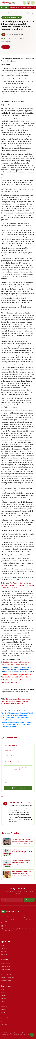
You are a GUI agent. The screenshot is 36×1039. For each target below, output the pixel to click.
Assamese (4, 1004)
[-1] (22, 761)
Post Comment (19, 788)
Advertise (4, 1024)
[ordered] (6, 764)
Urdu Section (5, 969)
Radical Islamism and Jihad (13, 13)
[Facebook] (3, 935)
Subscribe (29, 900)
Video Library (5, 966)
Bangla (3, 998)
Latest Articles (6, 963)
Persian (3, 1009)
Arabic (3, 995)
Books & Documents (7, 977)
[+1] (24, 761)
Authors (3, 951)
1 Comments (7, 42)
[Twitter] (7, 935)
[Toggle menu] (33, 3)
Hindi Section (5, 972)
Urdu (2, 990)
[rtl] (18, 761)
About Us (4, 948)
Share (7, 47)
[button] (14, 761)
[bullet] (8, 764)
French (3, 1012)
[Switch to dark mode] (28, 3)
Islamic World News (7, 975)
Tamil (3, 1001)
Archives (4, 954)
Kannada (4, 1007)
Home (3, 13)
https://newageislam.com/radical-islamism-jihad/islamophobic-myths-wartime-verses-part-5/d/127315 (16, 701)
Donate (3, 1022)
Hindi (3, 993)
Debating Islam (6, 980)
